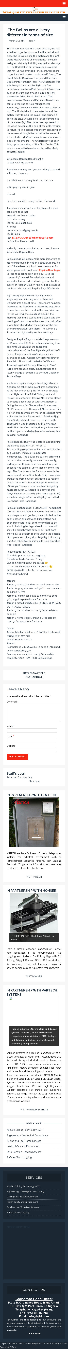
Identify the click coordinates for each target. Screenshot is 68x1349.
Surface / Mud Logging (19, 1157)
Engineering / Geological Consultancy (27, 1135)
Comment (12, 701)
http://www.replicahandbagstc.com (32, 237)
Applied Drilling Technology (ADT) (25, 1130)
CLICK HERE (34, 1333)
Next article (34, 677)
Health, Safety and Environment (23, 1146)
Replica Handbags (49, 270)
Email (10, 736)
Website (11, 746)
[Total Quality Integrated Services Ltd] (34, 12)
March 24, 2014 (16, 41)
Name (10, 726)
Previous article (34, 673)
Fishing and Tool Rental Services (24, 1141)
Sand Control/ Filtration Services (24, 1152)
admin (32, 41)
